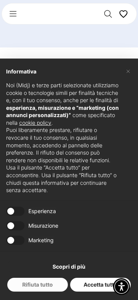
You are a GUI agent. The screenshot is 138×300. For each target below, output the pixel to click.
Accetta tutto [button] (100, 284)
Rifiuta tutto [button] (37, 284)
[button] (121, 286)
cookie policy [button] (35, 122)
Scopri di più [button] (69, 266)
